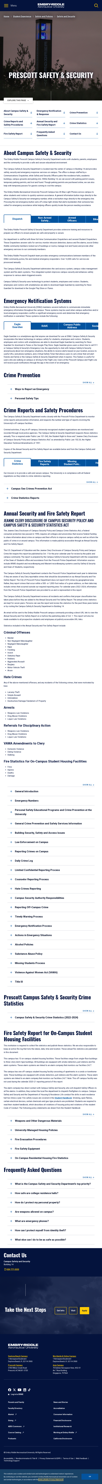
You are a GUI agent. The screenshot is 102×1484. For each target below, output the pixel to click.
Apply (84, 1310)
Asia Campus (58, 1365)
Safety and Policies (44, 16)
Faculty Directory (15, 1408)
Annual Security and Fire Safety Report (47, 123)
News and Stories (60, 1402)
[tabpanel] (51, 259)
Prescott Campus (15, 1365)
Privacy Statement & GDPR (50, 1458)
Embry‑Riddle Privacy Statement (51, 1480)
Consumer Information (62, 1414)
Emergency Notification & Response (49, 113)
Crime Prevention (79, 112)
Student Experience (22, 16)
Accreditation (59, 1408)
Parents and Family (16, 1402)
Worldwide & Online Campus (64, 1356)
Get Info (60, 1310)
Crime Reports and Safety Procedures (13, 123)
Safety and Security (66, 16)
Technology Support (12, 1461)
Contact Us (75, 133)
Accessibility (8, 1458)
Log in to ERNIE (17, 1394)
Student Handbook (63, 1098)
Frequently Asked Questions (46, 134)
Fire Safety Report (13, 133)
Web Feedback (81, 1458)
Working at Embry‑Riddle (63, 1432)
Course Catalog (14, 1432)
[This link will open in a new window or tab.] (9, 1389)
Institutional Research (62, 1426)
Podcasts (12, 1439)
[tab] (17, 219)
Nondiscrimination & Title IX (26, 1458)
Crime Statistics (78, 123)
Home (6, 16)
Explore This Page (16, 100)
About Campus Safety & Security (16, 113)
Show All (87, 383)
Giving (10, 1420)
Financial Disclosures (62, 1420)
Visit (73, 1310)
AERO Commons (15, 1426)
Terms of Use (68, 1458)
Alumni (11, 1414)
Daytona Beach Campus (18, 1356)
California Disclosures (62, 1439)
